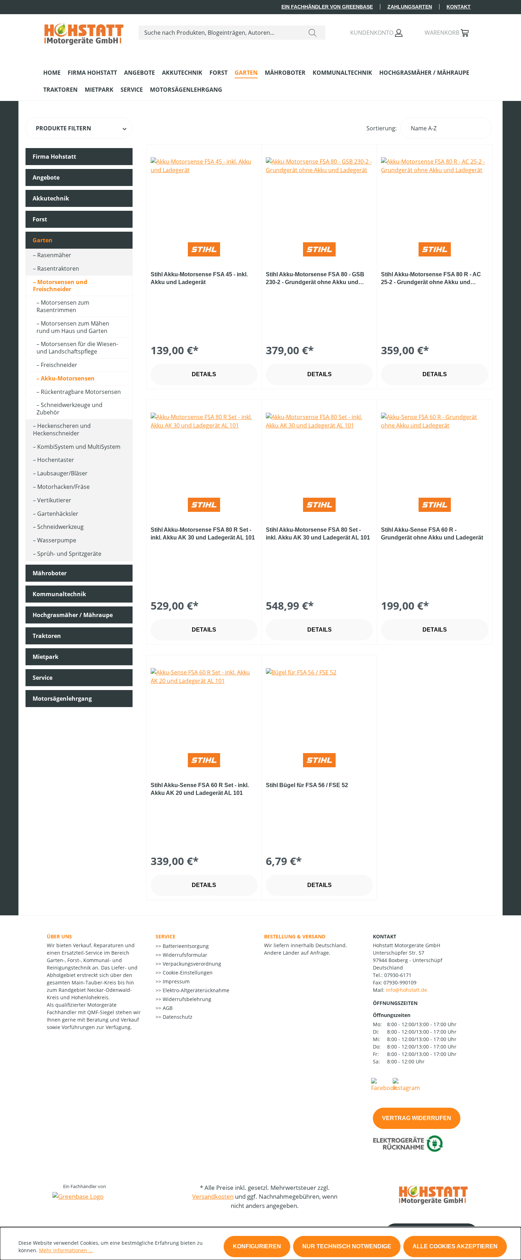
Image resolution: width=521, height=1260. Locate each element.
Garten (42, 240)
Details (204, 374)
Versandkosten (213, 1196)
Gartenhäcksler (57, 514)
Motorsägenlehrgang (62, 698)
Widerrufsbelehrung (186, 999)
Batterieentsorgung (185, 946)
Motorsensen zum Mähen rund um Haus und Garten (73, 327)
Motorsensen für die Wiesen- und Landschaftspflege (77, 347)
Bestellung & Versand (294, 936)
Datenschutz (176, 1016)
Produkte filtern (63, 128)
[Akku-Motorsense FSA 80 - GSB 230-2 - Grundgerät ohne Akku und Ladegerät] (319, 192)
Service (42, 678)
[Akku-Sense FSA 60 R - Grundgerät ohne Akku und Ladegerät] (434, 448)
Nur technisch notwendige (346, 1246)
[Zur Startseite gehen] (83, 31)
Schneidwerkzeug (60, 527)
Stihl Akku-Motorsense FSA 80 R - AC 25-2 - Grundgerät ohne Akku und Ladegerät (431, 278)
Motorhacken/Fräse (63, 487)
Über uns (59, 936)
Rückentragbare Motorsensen (81, 392)
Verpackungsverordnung (191, 963)
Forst (40, 219)
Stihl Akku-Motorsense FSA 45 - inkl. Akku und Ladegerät (199, 278)
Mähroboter (50, 573)
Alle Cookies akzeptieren (455, 1246)
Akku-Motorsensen (68, 378)
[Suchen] (312, 33)
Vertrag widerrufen (416, 1118)
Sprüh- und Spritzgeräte (69, 554)
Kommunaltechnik (59, 594)
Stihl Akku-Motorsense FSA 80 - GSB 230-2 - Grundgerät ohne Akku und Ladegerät (315, 278)
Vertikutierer (54, 500)
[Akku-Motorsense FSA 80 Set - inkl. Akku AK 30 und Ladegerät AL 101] (319, 448)
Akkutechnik (51, 198)
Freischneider (59, 365)
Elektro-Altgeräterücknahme (195, 990)
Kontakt (459, 7)
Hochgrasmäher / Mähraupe (73, 615)
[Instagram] (406, 1084)
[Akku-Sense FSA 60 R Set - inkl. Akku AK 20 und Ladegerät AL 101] (204, 703)
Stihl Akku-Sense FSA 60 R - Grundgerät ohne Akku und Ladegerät (432, 534)
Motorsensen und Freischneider (60, 285)
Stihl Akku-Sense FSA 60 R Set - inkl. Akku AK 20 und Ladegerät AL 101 (200, 789)
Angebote (46, 177)
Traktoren (47, 636)
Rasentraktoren (58, 268)
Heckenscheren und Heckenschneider (62, 429)
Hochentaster (55, 460)
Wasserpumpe (56, 540)
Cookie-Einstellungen (187, 972)
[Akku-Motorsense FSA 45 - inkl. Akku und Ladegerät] (204, 192)
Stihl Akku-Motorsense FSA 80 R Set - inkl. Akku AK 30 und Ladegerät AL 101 (203, 534)
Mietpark (45, 657)
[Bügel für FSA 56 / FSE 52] (319, 703)
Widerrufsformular (184, 954)
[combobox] (219, 33)
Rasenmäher (54, 255)
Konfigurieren (257, 1246)
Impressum (175, 981)
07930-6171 (397, 975)
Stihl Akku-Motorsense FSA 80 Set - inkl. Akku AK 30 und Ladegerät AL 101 (318, 534)
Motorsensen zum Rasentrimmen (63, 306)
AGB (167, 1008)
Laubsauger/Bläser (62, 473)
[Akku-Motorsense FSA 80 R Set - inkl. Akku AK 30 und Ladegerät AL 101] (204, 448)
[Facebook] (384, 1084)
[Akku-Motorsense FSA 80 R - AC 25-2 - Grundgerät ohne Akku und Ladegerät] (434, 192)
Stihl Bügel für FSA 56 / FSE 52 (307, 785)
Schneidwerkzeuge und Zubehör (69, 408)
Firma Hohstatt (54, 156)
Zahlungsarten (409, 7)
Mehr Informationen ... (66, 1250)
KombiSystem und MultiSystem (79, 447)
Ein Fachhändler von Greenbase (327, 7)
